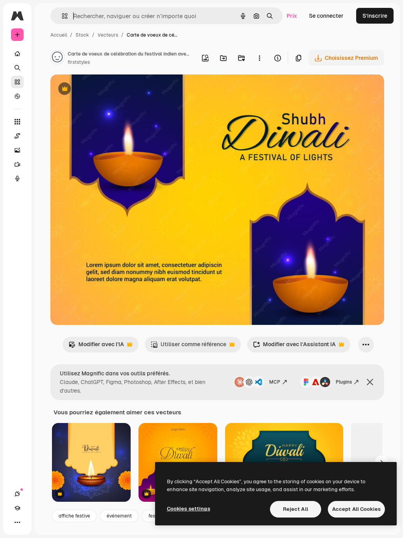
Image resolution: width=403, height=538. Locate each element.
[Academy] (17, 508)
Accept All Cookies (356, 509)
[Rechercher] (17, 67)
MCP (274, 382)
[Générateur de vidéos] (17, 164)
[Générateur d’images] (17, 150)
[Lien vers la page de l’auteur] (57, 58)
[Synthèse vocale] (17, 178)
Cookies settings (188, 508)
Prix (292, 15)
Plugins (344, 382)
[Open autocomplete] (61, 16)
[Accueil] (17, 53)
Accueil (58, 35)
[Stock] (17, 82)
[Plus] (17, 522)
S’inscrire (374, 15)
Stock (82, 35)
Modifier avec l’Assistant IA (294, 346)
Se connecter (326, 15)
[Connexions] (17, 494)
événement (119, 516)
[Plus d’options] (259, 58)
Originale (102, 89)
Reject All (295, 509)
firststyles (79, 62)
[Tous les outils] (17, 121)
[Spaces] (17, 136)
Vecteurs (108, 35)
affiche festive (74, 516)
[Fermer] (370, 382)
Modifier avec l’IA (96, 346)
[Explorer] (17, 96)
